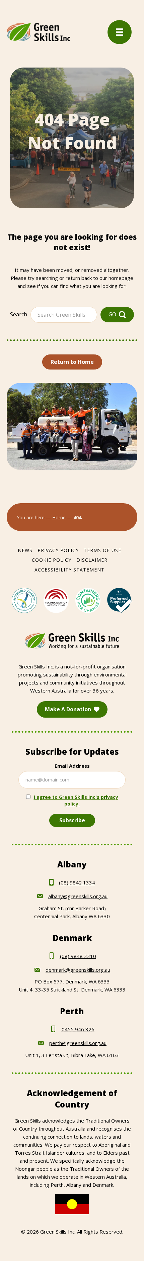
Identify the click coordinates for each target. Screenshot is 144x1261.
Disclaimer (91, 560)
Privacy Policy (58, 550)
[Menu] (119, 32)
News (25, 550)
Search (18, 314)
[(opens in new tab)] (24, 600)
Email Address (72, 765)
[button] (117, 314)
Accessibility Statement (69, 569)
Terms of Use (102, 550)
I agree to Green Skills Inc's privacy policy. (76, 800)
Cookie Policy (51, 560)
